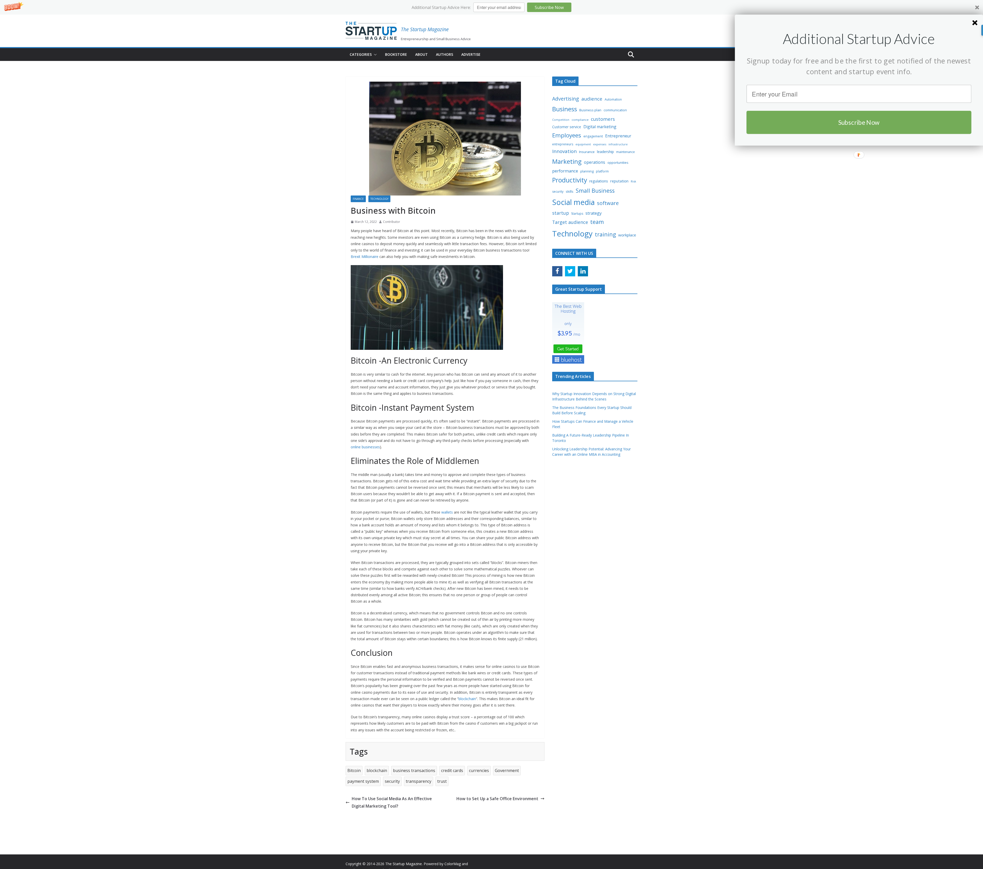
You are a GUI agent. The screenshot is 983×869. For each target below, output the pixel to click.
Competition (560, 120)
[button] (491, 7)
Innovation (564, 151)
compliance (580, 120)
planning (587, 171)
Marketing (567, 161)
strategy (593, 213)
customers (603, 119)
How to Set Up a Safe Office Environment (497, 798)
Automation (613, 99)
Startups (577, 213)
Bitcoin (354, 770)
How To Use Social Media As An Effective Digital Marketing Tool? (392, 802)
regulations (598, 181)
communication (615, 110)
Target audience (570, 222)
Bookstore (396, 54)
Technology (379, 199)
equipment (583, 144)
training (605, 234)
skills (569, 191)
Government (507, 770)
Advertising (565, 98)
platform (602, 171)
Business (564, 109)
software (608, 203)
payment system (363, 781)
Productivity (569, 180)
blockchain (377, 770)
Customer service (566, 126)
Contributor (391, 222)
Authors (444, 54)
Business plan (590, 110)
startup (560, 213)
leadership (605, 151)
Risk (633, 181)
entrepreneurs (562, 144)
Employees (566, 135)
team (597, 221)
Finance (358, 199)
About (421, 54)
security (392, 781)
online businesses (365, 446)
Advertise (470, 54)
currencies (479, 770)
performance (565, 171)
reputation (619, 180)
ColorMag (452, 863)
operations (594, 162)
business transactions (414, 770)
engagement (593, 136)
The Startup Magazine (425, 29)
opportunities (617, 162)
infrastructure (618, 144)
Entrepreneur (618, 136)
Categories (361, 54)
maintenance (625, 152)
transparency (418, 781)
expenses (599, 144)
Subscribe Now (549, 7)
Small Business (595, 190)
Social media (573, 202)
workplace (627, 234)
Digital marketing (599, 126)
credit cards (452, 770)
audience (591, 98)
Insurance (587, 151)
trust (442, 781)
